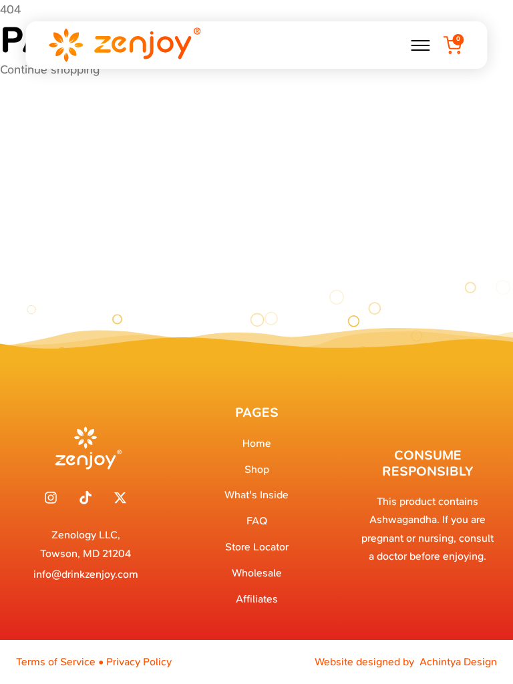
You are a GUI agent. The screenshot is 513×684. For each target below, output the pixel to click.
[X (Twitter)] (120, 498)
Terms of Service (56, 662)
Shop (256, 469)
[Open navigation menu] (420, 45)
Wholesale (257, 573)
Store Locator (257, 547)
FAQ (256, 521)
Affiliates (257, 599)
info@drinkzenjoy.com (85, 574)
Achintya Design (458, 662)
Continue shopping (50, 69)
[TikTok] (85, 498)
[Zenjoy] (123, 45)
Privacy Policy (139, 662)
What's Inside (256, 495)
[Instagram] (51, 498)
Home (256, 443)
